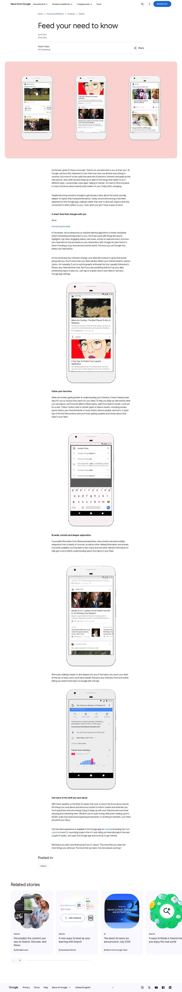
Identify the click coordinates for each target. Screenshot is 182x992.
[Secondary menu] (149, 4)
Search (81, 14)
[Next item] (20, 960)
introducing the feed (61, 226)
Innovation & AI (39, 4)
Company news (83, 4)
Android (108, 829)
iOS (66, 832)
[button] (162, 4)
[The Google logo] (13, 987)
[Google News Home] (21, 4)
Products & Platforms (55, 14)
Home (40, 14)
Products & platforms (61, 4)
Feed (99, 4)
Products (71, 14)
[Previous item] (14, 960)
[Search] (142, 4)
